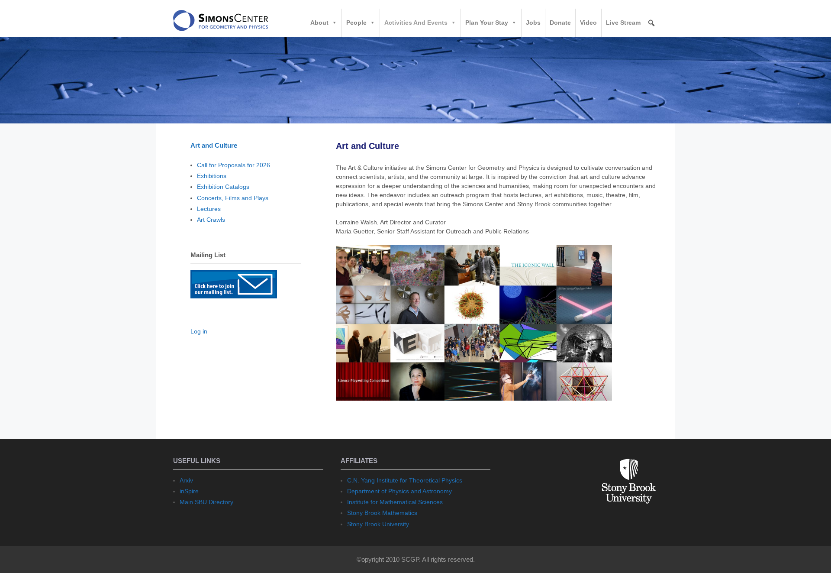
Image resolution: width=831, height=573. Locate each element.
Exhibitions (211, 175)
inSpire (189, 491)
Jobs (533, 22)
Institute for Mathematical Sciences (395, 502)
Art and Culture (213, 145)
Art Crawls (211, 219)
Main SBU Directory (206, 502)
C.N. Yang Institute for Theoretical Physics (404, 480)
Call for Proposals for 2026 (233, 165)
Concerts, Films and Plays (232, 197)
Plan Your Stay (486, 22)
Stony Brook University (378, 524)
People (356, 22)
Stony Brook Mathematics (382, 512)
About (319, 22)
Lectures (209, 208)
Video (588, 22)
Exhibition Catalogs (223, 186)
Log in (198, 331)
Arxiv (186, 480)
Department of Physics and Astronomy (399, 491)
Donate (560, 22)
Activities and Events (416, 22)
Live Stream (623, 22)
